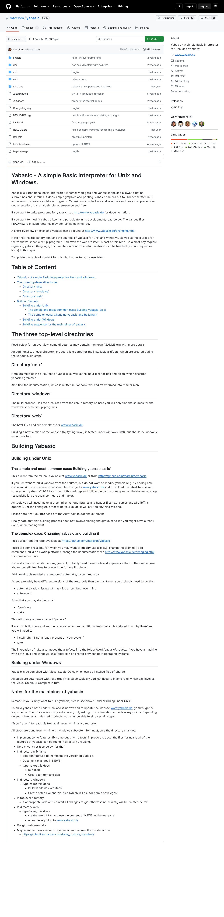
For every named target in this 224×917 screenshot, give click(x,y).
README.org (20, 129)
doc (15, 64)
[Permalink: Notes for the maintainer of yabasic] (8, 691)
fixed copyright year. (84, 122)
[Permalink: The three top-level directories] (8, 334)
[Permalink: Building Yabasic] (8, 446)
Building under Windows (38, 319)
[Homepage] (8, 6)
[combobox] (121, 39)
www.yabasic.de (72, 425)
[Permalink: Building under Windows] (8, 662)
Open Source (83, 6)
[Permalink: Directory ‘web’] (8, 415)
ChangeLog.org (22, 108)
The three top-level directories (37, 282)
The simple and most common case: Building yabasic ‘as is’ (67, 309)
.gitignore (18, 100)
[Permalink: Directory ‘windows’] (8, 393)
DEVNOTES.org (22, 115)
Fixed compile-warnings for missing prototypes (98, 129)
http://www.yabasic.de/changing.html (109, 230)
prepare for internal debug (87, 100)
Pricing (123, 6)
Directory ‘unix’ (32, 286)
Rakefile (17, 136)
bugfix (75, 72)
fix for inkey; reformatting (86, 57)
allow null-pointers (82, 136)
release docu (32, 49)
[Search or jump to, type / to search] (179, 6)
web (15, 79)
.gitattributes (20, 93)
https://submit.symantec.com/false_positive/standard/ (58, 834)
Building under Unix (35, 305)
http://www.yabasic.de (89, 212)
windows (18, 86)
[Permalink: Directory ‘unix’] (8, 364)
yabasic (33, 18)
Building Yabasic (28, 301)
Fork (188, 18)
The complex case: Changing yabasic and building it (62, 314)
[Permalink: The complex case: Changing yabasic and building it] (8, 533)
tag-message (20, 151)
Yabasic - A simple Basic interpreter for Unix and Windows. (56, 277)
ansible (17, 57)
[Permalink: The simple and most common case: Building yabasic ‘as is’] (8, 468)
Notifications (168, 18)
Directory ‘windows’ (36, 291)
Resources (60, 6)
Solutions (40, 6)
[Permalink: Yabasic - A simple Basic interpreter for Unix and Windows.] (8, 178)
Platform (21, 6)
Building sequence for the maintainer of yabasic (54, 324)
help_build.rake (21, 144)
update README (81, 144)
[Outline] (159, 162)
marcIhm (17, 18)
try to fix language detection (88, 93)
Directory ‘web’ (33, 296)
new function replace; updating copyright (95, 115)
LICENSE (18, 122)
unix (15, 72)
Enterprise (105, 6)
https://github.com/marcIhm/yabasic (122, 476)
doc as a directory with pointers (90, 64)
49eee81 (124, 49)
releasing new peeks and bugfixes (91, 86)
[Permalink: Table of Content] (8, 267)
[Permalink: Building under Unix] (8, 458)
